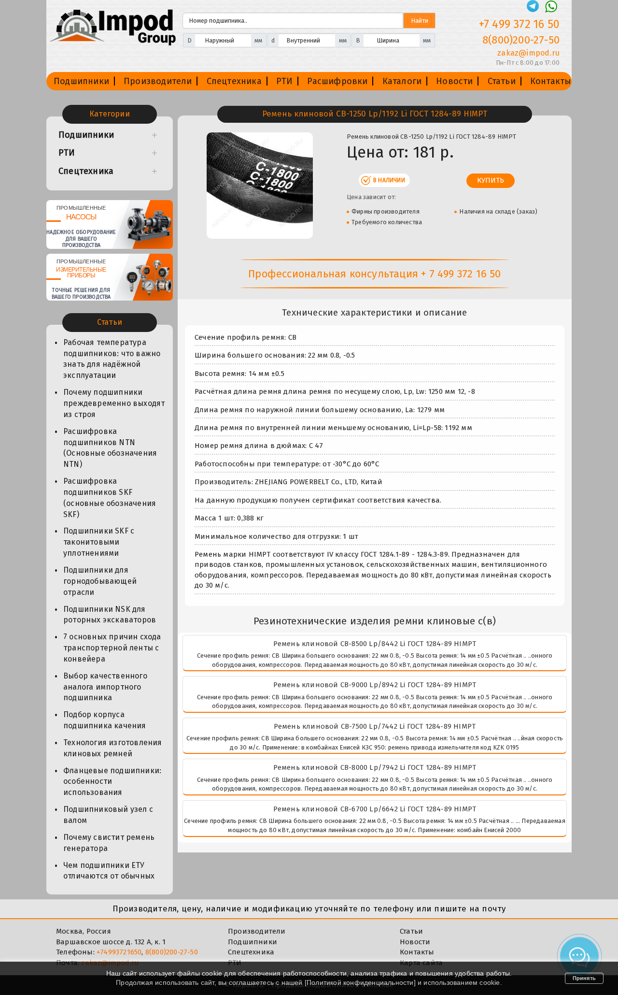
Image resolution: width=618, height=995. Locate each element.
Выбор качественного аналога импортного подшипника (105, 687)
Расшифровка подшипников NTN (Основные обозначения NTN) (110, 448)
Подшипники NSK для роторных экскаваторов (109, 615)
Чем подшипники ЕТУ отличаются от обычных (108, 871)
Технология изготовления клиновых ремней (112, 748)
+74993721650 (119, 952)
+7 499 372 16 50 (519, 24)
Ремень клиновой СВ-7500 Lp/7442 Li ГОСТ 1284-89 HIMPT (375, 726)
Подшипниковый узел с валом (108, 815)
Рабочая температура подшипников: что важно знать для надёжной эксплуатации (111, 359)
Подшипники (81, 81)
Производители (158, 81)
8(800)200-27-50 (521, 39)
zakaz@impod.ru (528, 53)
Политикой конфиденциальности (360, 982)
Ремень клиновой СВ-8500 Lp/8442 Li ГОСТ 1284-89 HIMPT (375, 643)
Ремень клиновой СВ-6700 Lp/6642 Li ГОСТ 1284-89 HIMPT (375, 809)
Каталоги (402, 81)
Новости (454, 81)
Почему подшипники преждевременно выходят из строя (114, 403)
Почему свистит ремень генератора (108, 843)
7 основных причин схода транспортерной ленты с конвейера (112, 647)
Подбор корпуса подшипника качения (104, 720)
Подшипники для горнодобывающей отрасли (100, 581)
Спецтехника (234, 81)
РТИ (284, 81)
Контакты (551, 81)
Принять (584, 978)
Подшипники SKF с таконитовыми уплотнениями (98, 542)
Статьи (502, 81)
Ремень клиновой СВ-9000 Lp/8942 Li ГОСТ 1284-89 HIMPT (375, 684)
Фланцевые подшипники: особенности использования (112, 781)
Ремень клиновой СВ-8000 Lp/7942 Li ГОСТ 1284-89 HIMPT (375, 767)
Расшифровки (337, 81)
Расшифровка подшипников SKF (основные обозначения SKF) (109, 497)
